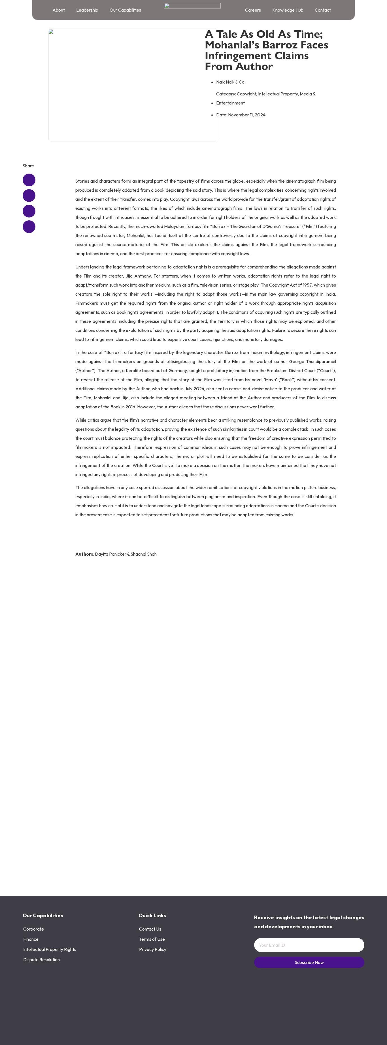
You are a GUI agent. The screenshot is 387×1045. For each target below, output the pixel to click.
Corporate (33, 929)
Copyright (246, 94)
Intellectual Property (278, 94)
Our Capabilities (125, 10)
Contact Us (150, 929)
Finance (31, 939)
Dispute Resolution (41, 959)
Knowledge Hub (287, 10)
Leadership (87, 10)
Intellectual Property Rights (49, 949)
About (58, 10)
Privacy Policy (152, 949)
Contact (323, 10)
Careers (253, 10)
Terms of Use (152, 939)
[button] (29, 180)
